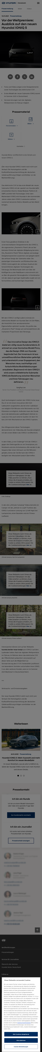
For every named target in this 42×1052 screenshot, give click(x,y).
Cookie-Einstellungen (21, 1046)
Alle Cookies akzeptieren (21, 1034)
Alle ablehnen (21, 1040)
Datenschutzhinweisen (24, 1023)
